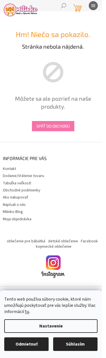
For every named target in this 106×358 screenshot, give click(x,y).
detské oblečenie (63, 241)
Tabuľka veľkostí (17, 183)
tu (27, 312)
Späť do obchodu (53, 126)
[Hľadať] (63, 5)
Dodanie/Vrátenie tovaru (23, 176)
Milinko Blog (13, 212)
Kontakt (9, 169)
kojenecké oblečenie (54, 246)
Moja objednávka (17, 219)
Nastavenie (51, 326)
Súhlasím (75, 344)
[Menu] (93, 5)
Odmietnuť (27, 344)
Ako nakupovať (15, 197)
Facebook (89, 241)
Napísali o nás (14, 205)
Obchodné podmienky (21, 190)
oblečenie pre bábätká (26, 241)
